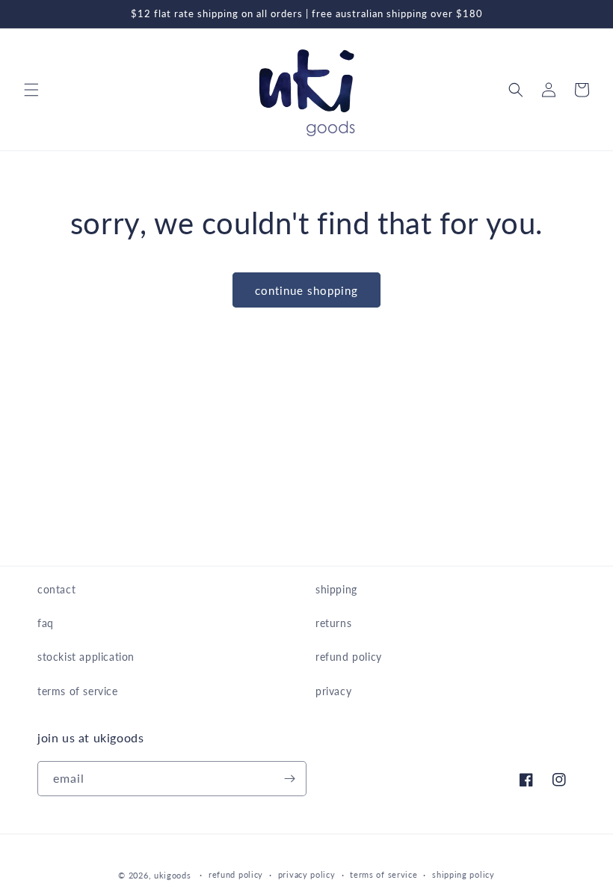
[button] (31, 89)
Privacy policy (307, 874)
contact (56, 589)
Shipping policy (463, 874)
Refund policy (236, 874)
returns (333, 623)
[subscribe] (289, 778)
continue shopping (306, 290)
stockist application (86, 656)
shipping (336, 589)
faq (45, 623)
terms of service (77, 691)
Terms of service (383, 874)
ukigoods (172, 875)
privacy (333, 691)
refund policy (348, 656)
